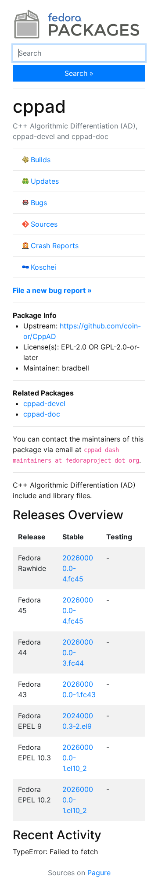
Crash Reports (55, 245)
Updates (45, 181)
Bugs (39, 202)
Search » (79, 73)
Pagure (99, 872)
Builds (40, 159)
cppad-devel (44, 403)
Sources (44, 224)
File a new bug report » (52, 290)
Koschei (43, 267)
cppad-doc (41, 414)
